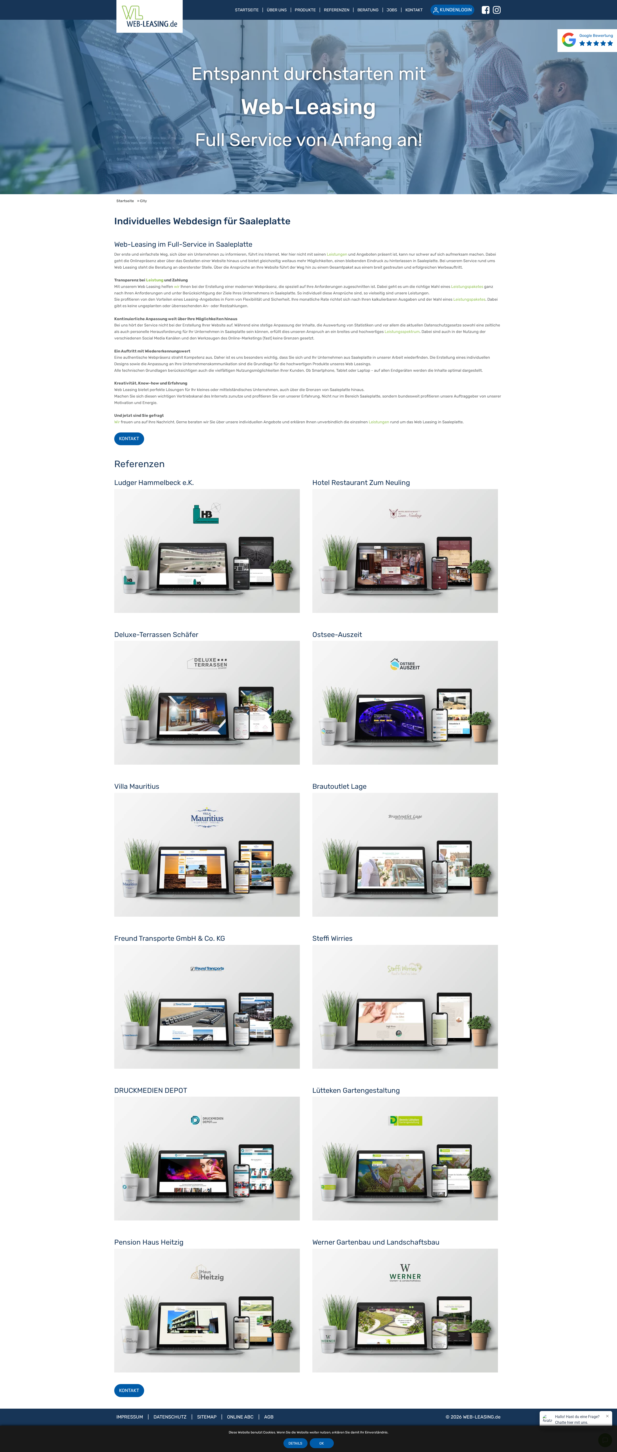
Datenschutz (171, 1417)
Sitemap (207, 1417)
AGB (269, 1417)
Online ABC (241, 1417)
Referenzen (336, 9)
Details (295, 1443)
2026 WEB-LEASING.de (476, 1417)
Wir (117, 422)
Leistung (154, 280)
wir (177, 286)
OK (321, 1443)
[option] (308, 107)
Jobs (392, 9)
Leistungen (337, 254)
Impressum (130, 1417)
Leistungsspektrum (402, 331)
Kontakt (414, 9)
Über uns (277, 9)
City (143, 201)
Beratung (368, 9)
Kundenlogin (456, 10)
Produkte (305, 9)
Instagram (497, 10)
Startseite (247, 9)
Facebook (486, 10)
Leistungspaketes (467, 286)
